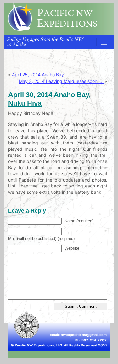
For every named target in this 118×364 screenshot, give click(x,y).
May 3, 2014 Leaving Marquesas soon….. (61, 81)
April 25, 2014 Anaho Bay (38, 74)
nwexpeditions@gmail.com (84, 335)
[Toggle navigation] (103, 42)
